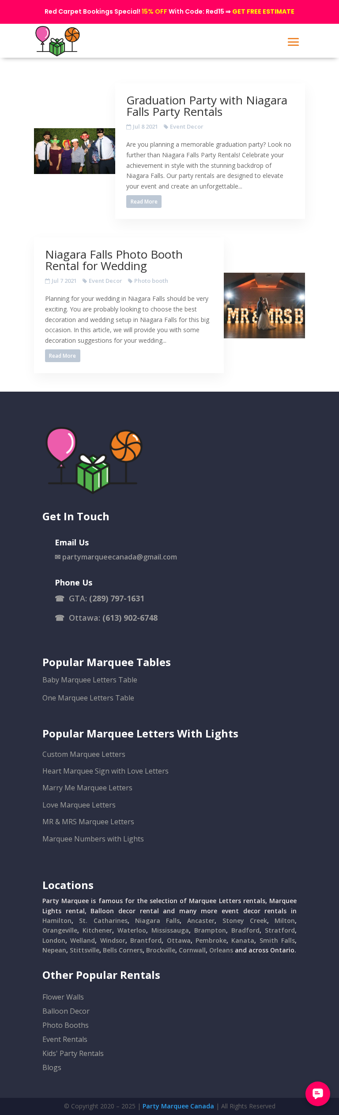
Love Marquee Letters (79, 805)
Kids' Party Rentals (73, 1053)
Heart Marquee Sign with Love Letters (105, 771)
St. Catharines (103, 920)
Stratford (280, 930)
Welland (82, 940)
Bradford (245, 930)
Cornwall (192, 950)
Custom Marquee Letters (83, 754)
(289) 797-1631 (116, 598)
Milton (285, 920)
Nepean (54, 950)
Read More (144, 201)
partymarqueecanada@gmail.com (119, 557)
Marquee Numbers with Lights (93, 839)
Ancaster (201, 920)
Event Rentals (64, 1039)
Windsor (112, 940)
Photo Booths (65, 1025)
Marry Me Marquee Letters (87, 788)
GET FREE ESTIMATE (263, 11)
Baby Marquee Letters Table (89, 680)
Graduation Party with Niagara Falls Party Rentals (206, 105)
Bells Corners (123, 950)
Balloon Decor (66, 1011)
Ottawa (179, 940)
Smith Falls (277, 940)
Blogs (51, 1067)
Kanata (242, 940)
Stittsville (84, 950)
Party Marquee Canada (178, 1106)
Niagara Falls (157, 920)
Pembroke (211, 940)
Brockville (160, 950)
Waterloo (131, 930)
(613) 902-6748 (130, 617)
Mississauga (170, 930)
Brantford (146, 940)
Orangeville (59, 930)
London (53, 940)
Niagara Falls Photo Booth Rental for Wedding (114, 260)
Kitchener (97, 930)
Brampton (210, 930)
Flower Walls (63, 997)
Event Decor (186, 126)
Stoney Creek (244, 920)
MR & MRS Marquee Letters (88, 821)
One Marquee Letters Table (88, 698)
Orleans (221, 950)
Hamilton (57, 920)
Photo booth (151, 281)
